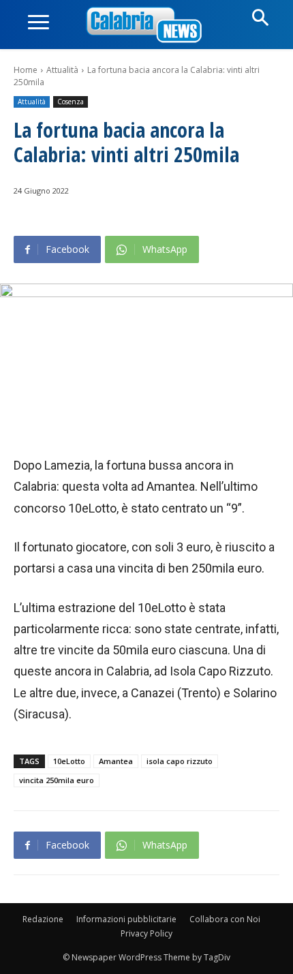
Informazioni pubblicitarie (126, 919)
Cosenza (70, 101)
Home (25, 70)
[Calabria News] (146, 25)
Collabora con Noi (224, 919)
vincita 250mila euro (56, 780)
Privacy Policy (146, 933)
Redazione (42, 919)
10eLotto (69, 761)
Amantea (116, 761)
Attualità (62, 70)
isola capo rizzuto (179, 761)
